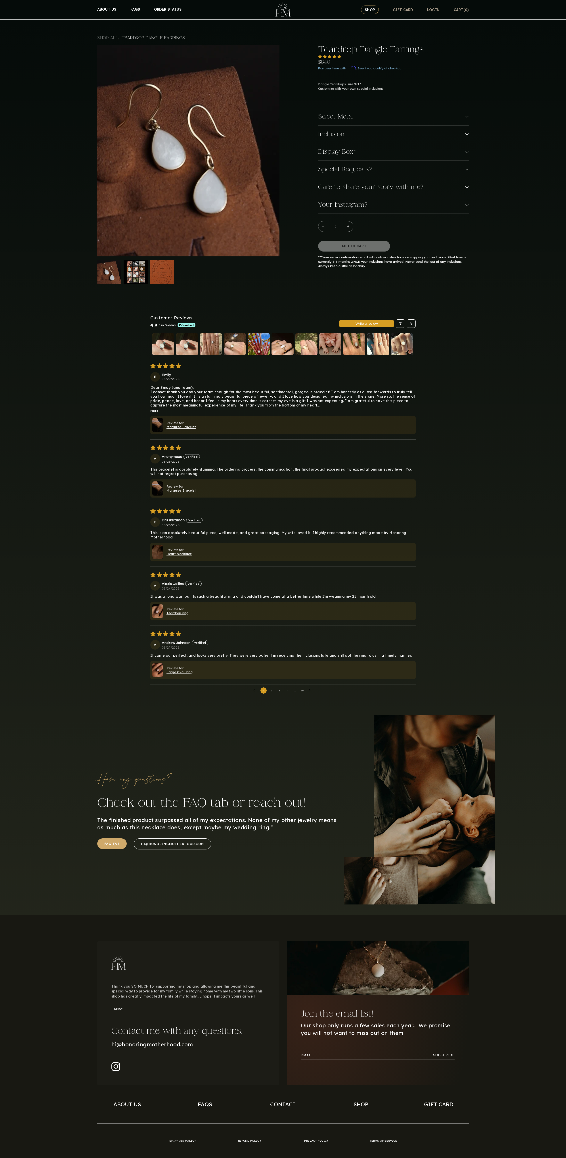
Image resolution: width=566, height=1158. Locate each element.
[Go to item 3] (211, 344)
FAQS (205, 1104)
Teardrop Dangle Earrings (153, 37)
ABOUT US (127, 1104)
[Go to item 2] (187, 344)
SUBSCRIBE (444, 1055)
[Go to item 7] (306, 344)
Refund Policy (249, 1140)
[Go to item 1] (163, 344)
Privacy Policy (316, 1140)
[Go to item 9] (354, 344)
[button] (461, 9)
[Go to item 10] (378, 344)
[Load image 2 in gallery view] (136, 272)
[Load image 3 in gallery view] (162, 272)
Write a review (367, 323)
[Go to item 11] (402, 344)
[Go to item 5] (259, 344)
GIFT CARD (438, 1104)
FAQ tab (112, 844)
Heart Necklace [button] (179, 554)
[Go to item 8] (330, 344)
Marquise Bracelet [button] (181, 427)
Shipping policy (182, 1140)
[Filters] (400, 323)
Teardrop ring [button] (177, 613)
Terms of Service (383, 1140)
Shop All (108, 37)
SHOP (361, 1104)
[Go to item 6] (283, 344)
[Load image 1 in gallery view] (109, 272)
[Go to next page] (310, 690)
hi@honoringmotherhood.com (172, 844)
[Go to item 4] (235, 344)
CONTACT (283, 1104)
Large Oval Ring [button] (179, 672)
